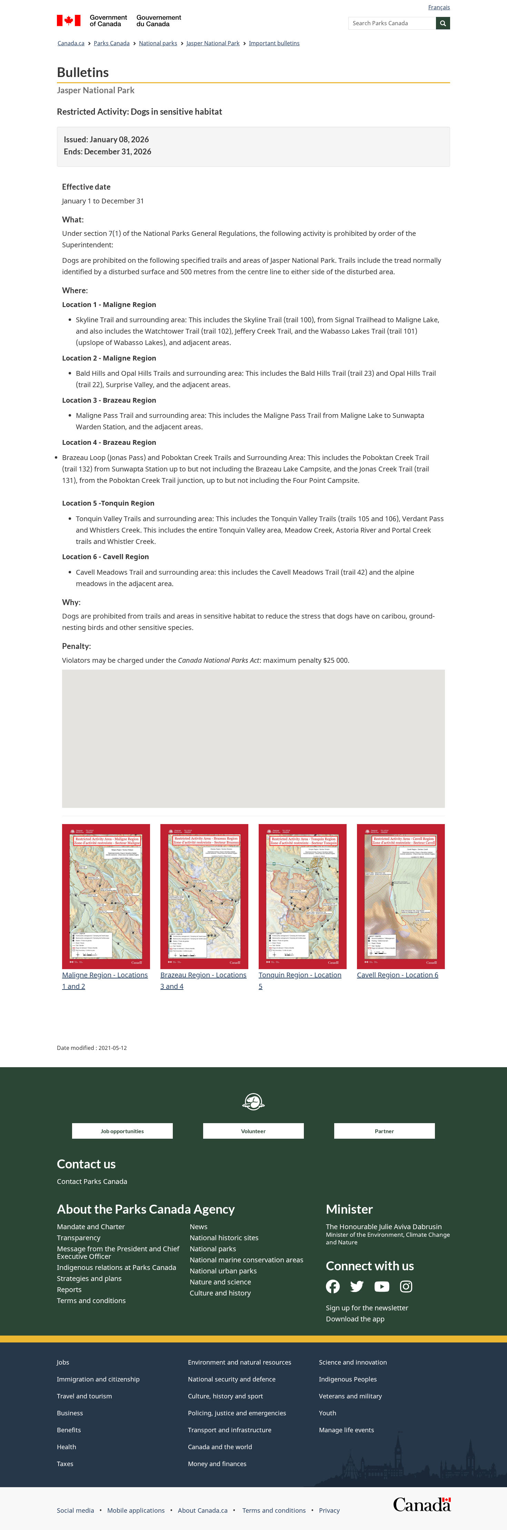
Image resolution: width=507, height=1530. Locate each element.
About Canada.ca (203, 1510)
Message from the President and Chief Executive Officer (118, 1252)
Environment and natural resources (239, 1362)
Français (439, 7)
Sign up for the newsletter (367, 1307)
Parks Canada (112, 43)
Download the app (355, 1318)
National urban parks (223, 1270)
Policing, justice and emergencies (237, 1413)
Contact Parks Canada (92, 1181)
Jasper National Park (213, 43)
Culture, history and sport (225, 1396)
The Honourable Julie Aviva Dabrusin (388, 1234)
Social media (75, 1510)
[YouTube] (382, 1289)
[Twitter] (357, 1289)
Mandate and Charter (91, 1226)
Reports (69, 1289)
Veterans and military (350, 1396)
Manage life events (346, 1430)
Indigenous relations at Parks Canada (116, 1267)
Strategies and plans (89, 1278)
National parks (158, 43)
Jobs (63, 1362)
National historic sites (224, 1237)
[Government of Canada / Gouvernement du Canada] (119, 21)
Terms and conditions (91, 1300)
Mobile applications (136, 1510)
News (199, 1226)
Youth (327, 1413)
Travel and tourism (84, 1396)
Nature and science (220, 1282)
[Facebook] (333, 1289)
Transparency (78, 1237)
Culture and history (220, 1293)
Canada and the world (220, 1447)
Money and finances (217, 1464)
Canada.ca (71, 43)
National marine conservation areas (247, 1259)
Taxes (65, 1464)
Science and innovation (353, 1362)
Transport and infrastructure (229, 1430)
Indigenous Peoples (348, 1379)
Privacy (329, 1510)
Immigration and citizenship (98, 1379)
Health (66, 1447)
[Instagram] (406, 1289)
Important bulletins (274, 43)
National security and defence (232, 1379)
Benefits (69, 1430)
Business (70, 1413)
